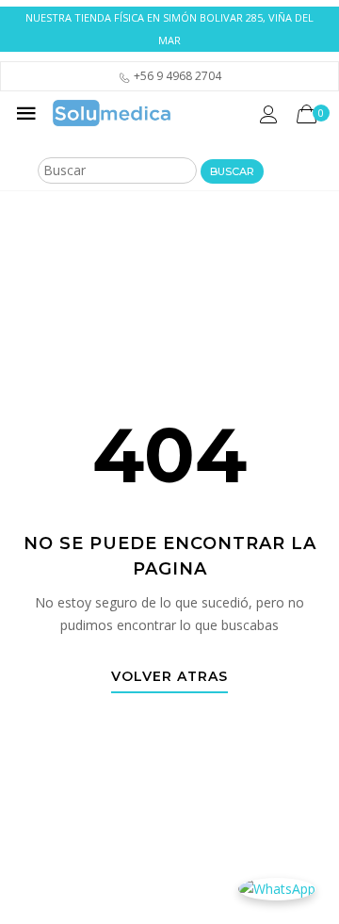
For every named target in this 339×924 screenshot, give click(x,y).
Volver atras (169, 677)
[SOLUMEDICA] (111, 113)
